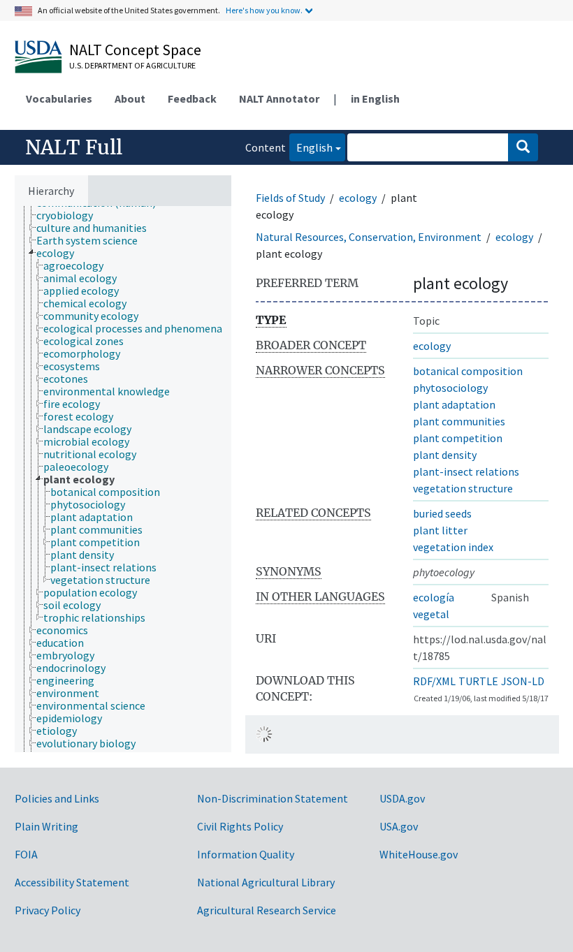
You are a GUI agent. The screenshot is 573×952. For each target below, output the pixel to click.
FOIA (26, 854)
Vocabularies (59, 98)
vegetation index (453, 547)
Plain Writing (46, 826)
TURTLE (478, 681)
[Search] (523, 147)
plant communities (459, 421)
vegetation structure (463, 488)
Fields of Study (290, 198)
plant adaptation (454, 404)
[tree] (123, 479)
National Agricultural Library (266, 882)
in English (375, 98)
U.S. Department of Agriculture (132, 65)
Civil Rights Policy (240, 826)
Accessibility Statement (72, 882)
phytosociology (450, 388)
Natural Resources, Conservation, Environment (368, 237)
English (311, 147)
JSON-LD (522, 681)
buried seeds (442, 513)
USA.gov (398, 826)
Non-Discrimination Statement (272, 798)
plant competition (457, 438)
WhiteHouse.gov (418, 854)
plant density (445, 455)
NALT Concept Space (135, 49)
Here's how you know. (264, 10)
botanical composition (468, 371)
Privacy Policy (47, 910)
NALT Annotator (279, 98)
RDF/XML (434, 681)
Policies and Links (57, 798)
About (130, 98)
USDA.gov (402, 798)
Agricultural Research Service (266, 910)
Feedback (192, 98)
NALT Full (73, 147)
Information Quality (245, 854)
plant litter (440, 530)
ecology (358, 198)
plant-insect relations (466, 471)
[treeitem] (71, 215)
